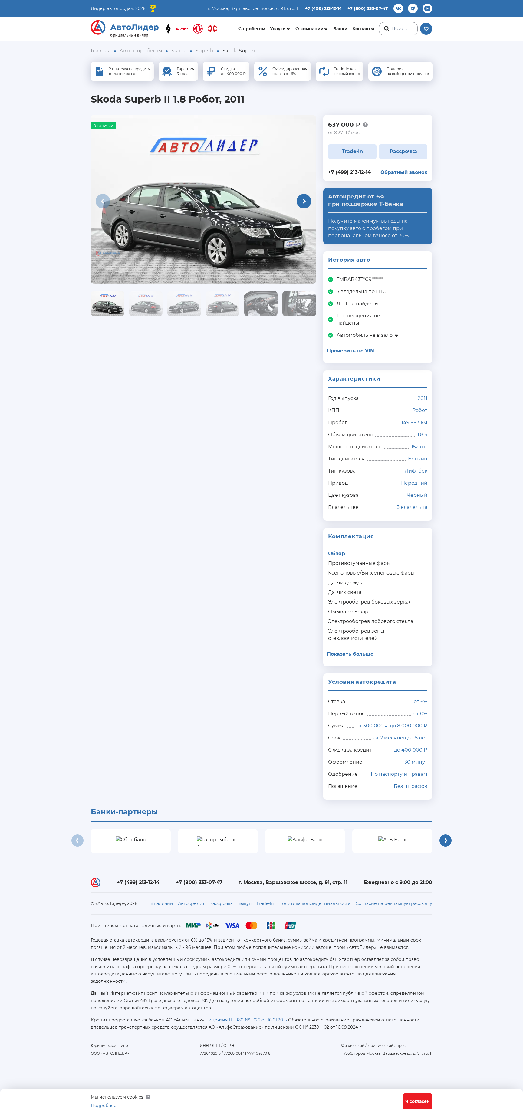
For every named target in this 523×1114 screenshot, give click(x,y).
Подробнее (104, 1105)
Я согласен (417, 1101)
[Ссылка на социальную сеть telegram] (413, 8)
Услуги (278, 28)
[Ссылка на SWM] (182, 28)
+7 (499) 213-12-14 (323, 8)
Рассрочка (403, 151)
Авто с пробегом (141, 51)
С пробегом (251, 28)
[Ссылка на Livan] (168, 29)
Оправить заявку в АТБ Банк (392, 840)
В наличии (161, 903)
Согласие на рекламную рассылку (394, 903)
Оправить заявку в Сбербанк (131, 840)
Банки (340, 28)
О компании (309, 28)
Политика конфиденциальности (314, 903)
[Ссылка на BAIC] (212, 29)
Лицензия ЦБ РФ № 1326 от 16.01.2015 (246, 1020)
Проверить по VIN (350, 351)
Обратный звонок (403, 172)
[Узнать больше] (365, 124)
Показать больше (350, 654)
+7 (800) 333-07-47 (367, 8)
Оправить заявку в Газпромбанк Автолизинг (218, 840)
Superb (204, 51)
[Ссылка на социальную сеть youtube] (427, 8)
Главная (100, 51)
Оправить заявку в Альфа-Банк (305, 840)
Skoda (178, 51)
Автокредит (191, 903)
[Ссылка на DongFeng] (198, 29)
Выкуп (245, 903)
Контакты (363, 28)
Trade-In (352, 151)
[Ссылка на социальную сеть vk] (398, 8)
